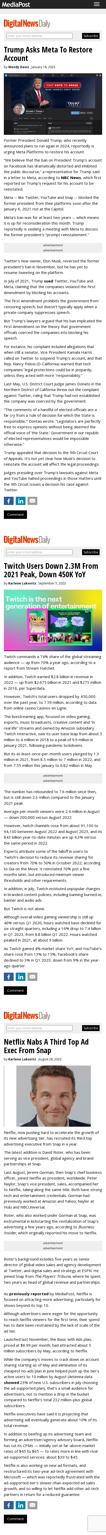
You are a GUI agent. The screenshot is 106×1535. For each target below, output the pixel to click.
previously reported (29, 1293)
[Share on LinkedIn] (20, 501)
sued (48, 280)
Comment (15, 514)
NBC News (71, 177)
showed (11, 1382)
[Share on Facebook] (9, 501)
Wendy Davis (18, 67)
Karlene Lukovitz (22, 583)
